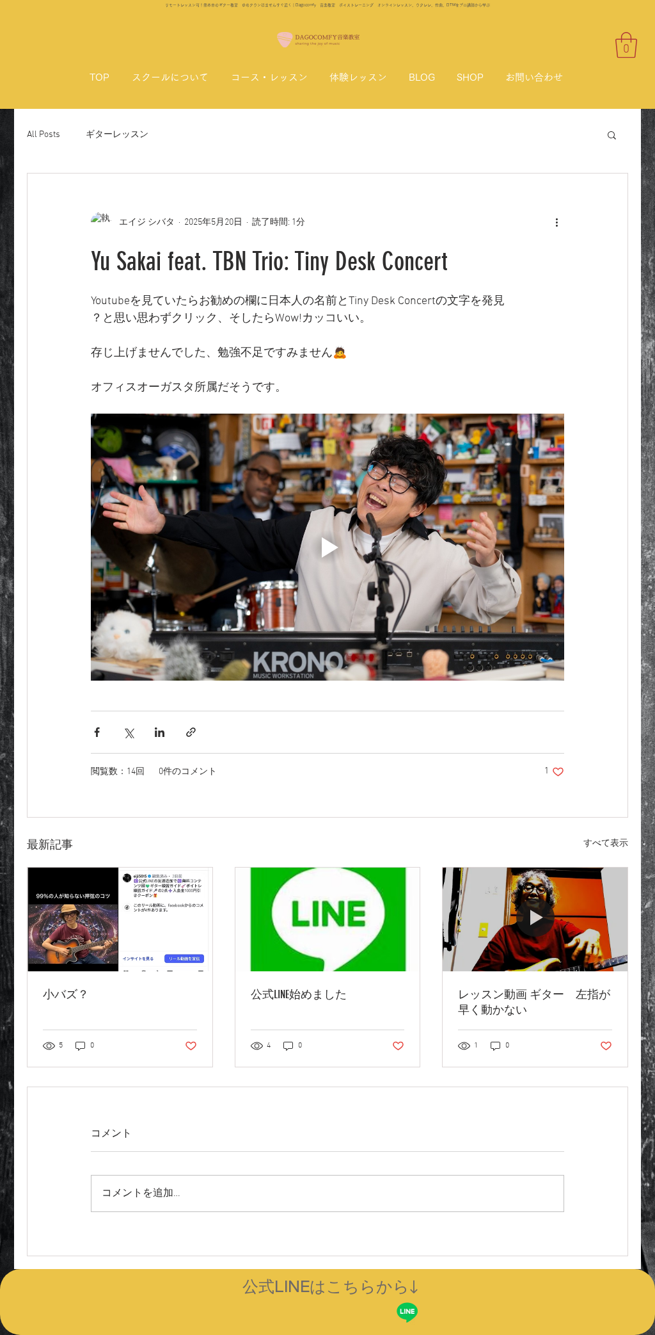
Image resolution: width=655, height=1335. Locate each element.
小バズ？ (66, 994)
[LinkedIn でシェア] (160, 732)
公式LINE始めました (299, 994)
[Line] (407, 1312)
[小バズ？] (120, 919)
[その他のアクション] (556, 222)
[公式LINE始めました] (327, 919)
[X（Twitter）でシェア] (128, 732)
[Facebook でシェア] (97, 732)
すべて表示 (605, 843)
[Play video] (327, 547)
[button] (626, 45)
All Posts (43, 134)
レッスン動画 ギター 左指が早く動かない (534, 1002)
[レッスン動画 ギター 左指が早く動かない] (535, 919)
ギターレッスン (117, 134)
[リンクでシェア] (191, 732)
